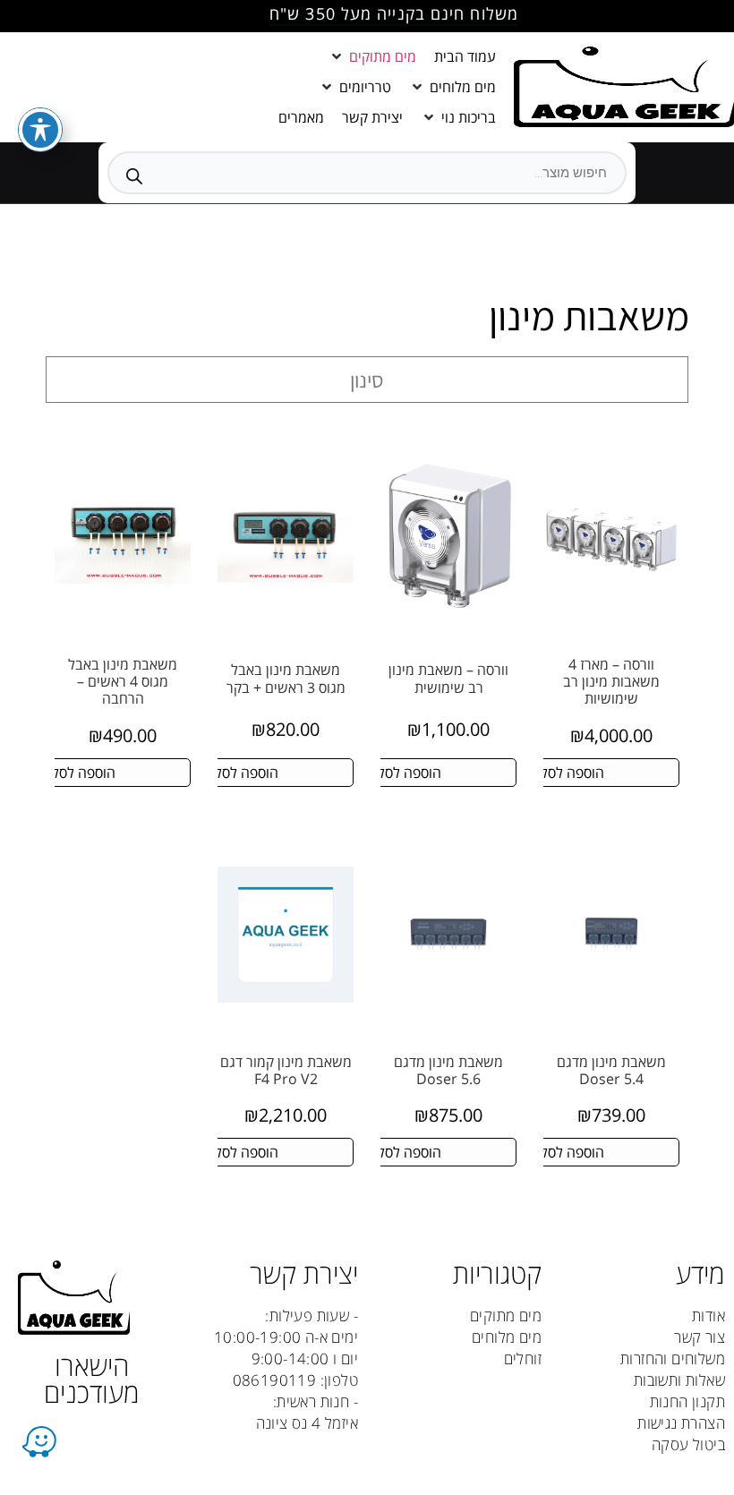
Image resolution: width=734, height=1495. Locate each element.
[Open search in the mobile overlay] (367, 172)
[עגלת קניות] (179, 87)
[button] (372, 56)
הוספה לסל (572, 772)
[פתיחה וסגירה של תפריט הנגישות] (40, 129)
